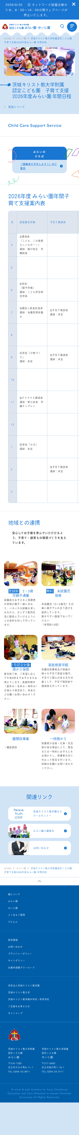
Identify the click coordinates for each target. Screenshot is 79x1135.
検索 (62, 26)
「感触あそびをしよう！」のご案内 (38, 166)
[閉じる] (74, 4)
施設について (16, 107)
